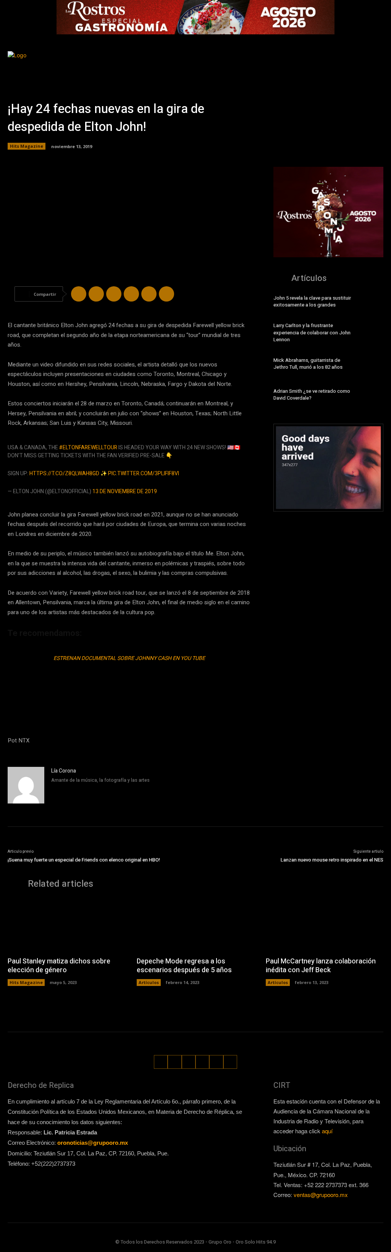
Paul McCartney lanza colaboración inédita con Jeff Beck (321, 965)
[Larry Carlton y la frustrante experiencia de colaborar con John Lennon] (372, 334)
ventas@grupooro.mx (321, 1195)
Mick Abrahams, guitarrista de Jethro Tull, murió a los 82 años (308, 364)
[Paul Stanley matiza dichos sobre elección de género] (66, 925)
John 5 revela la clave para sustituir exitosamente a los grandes (312, 301)
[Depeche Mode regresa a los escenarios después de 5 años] (195, 925)
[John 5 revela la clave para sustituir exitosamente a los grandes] (372, 302)
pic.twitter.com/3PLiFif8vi (143, 474)
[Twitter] (361, 59)
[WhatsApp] (375, 59)
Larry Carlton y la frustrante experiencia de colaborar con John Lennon (312, 332)
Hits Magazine (26, 146)
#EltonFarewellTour (88, 448)
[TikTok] (347, 59)
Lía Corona (63, 771)
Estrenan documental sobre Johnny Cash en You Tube (129, 658)
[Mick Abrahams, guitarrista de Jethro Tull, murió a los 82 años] (372, 365)
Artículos (149, 982)
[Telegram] (113, 294)
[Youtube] (378, 72)
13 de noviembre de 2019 (124, 491)
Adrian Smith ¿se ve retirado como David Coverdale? (311, 394)
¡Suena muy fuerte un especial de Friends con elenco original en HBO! (84, 859)
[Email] (149, 294)
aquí (327, 1131)
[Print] (166, 294)
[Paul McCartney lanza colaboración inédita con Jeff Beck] (324, 925)
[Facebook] (321, 59)
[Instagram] (334, 59)
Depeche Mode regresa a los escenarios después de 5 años (184, 965)
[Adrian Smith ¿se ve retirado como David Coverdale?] (372, 395)
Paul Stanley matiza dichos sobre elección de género (59, 965)
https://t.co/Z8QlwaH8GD (64, 474)
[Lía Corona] (26, 785)
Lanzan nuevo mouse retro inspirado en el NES (332, 859)
